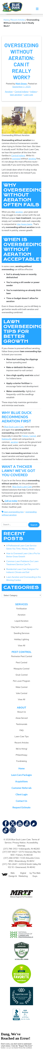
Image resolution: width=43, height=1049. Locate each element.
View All (21, 645)
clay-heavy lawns (24, 224)
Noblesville (7, 439)
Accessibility (32, 842)
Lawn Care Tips (22, 736)
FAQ (21, 730)
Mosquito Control (21, 668)
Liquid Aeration (21, 621)
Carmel (32, 436)
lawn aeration (16, 94)
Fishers (25, 436)
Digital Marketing (23, 874)
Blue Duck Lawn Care (14, 426)
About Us (21, 712)
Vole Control (21, 693)
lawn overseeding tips (14, 511)
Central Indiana (21, 91)
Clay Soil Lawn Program (21, 627)
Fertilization (21, 608)
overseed (16, 158)
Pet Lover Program (21, 681)
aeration (19, 212)
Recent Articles (18, 19)
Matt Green (21, 83)
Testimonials (21, 724)
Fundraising (21, 761)
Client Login (22, 794)
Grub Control (22, 674)
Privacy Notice (19, 842)
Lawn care (28, 94)
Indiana (33, 91)
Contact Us (21, 801)
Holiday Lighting (21, 639)
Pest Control (21, 662)
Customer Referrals (22, 788)
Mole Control (21, 687)
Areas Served (22, 718)
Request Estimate (21, 807)
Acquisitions (21, 781)
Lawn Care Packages (21, 775)
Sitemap (21, 845)
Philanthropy (21, 755)
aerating (32, 158)
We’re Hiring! (21, 748)
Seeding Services (21, 633)
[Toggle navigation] (37, 9)
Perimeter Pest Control (21, 656)
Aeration (9, 91)
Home (6, 19)
